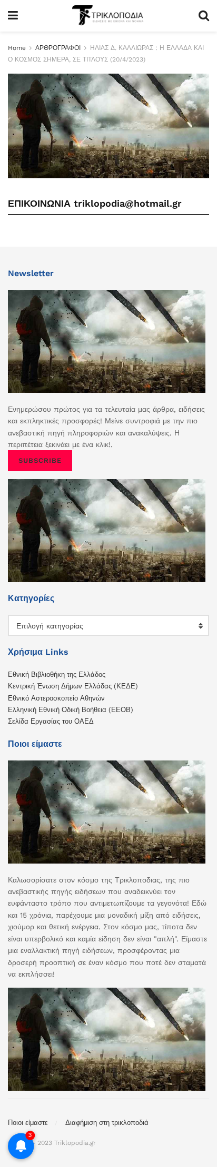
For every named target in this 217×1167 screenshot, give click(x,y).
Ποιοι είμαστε (28, 1123)
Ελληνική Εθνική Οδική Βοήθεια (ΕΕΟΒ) (70, 710)
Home (17, 48)
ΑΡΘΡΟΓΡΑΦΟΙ (58, 48)
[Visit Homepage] (108, 15)
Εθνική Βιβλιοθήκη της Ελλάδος (56, 674)
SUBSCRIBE (40, 460)
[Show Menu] (13, 16)
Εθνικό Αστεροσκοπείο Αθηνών (56, 698)
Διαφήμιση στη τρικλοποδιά (107, 1123)
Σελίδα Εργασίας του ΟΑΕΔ (51, 721)
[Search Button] (204, 16)
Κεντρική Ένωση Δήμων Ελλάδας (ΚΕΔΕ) (73, 686)
